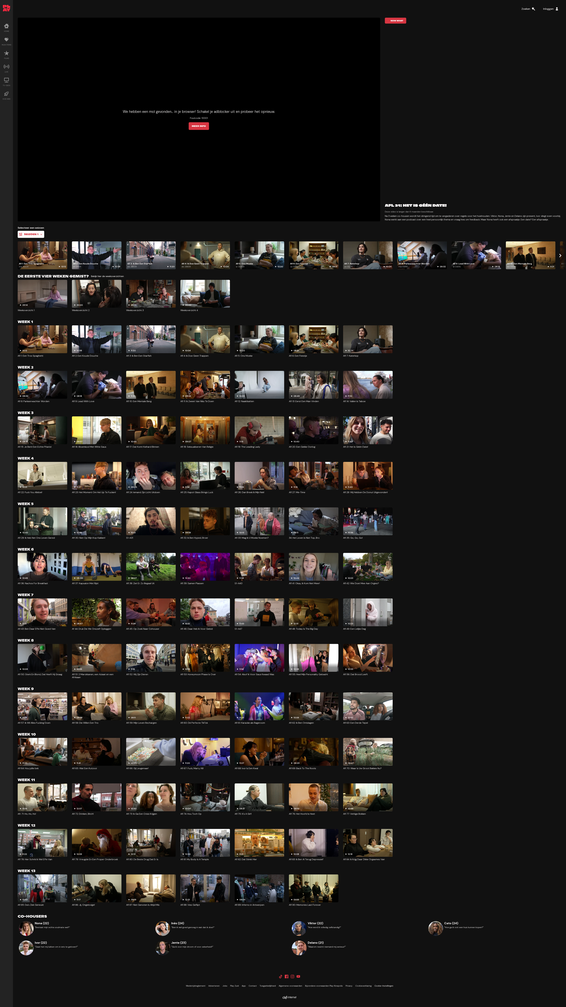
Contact (253, 985)
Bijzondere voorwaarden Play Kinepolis (324, 985)
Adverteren (214, 985)
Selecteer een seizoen (31, 227)
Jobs (225, 985)
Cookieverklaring (363, 985)
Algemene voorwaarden (290, 985)
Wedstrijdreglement (195, 985)
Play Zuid (234, 985)
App (244, 985)
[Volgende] (560, 255)
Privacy (349, 985)
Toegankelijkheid (268, 985)
